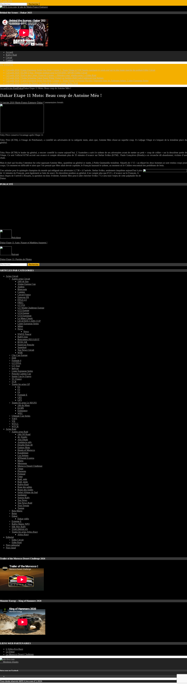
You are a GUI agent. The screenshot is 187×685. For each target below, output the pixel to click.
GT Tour (16, 366)
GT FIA (21, 305)
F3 (19, 389)
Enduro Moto (24, 447)
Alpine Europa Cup (27, 284)
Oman (20, 468)
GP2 (20, 397)
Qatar (20, 476)
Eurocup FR (23, 297)
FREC (21, 302)
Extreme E (16, 521)
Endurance (22, 410)
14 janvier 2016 (7, 102)
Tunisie (21, 508)
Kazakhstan (23, 453)
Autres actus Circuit (21, 279)
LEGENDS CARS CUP (29, 321)
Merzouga (22, 463)
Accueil (9, 52)
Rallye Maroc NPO (21, 524)
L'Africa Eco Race (14, 649)
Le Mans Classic (25, 318)
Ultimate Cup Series (21, 416)
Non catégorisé (13, 545)
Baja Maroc (17, 511)
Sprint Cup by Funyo (21, 376)
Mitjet (20, 326)
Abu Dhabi (23, 439)
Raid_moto (23, 482)
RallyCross (23, 337)
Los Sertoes (23, 455)
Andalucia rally (25, 442)
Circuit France (24, 294)
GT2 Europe (23, 310)
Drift (14, 358)
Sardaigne (22, 495)
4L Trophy (22, 437)
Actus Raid (12, 88)
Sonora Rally (24, 497)
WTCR (15, 426)
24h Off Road (24, 434)
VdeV (14, 418)
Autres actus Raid (20, 431)
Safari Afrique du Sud (28, 492)
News (20, 329)
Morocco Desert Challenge (30, 466)
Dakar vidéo (23, 518)
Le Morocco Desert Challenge (20, 654)
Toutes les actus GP (21, 384)
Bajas (14, 513)
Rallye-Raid (23, 484)
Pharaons (22, 471)
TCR (14, 381)
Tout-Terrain (23, 505)
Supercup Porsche (26, 344)
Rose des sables (25, 487)
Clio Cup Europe (19, 355)
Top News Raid (25, 503)
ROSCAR (22, 342)
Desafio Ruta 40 (25, 445)
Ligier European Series (28, 323)
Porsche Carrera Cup (21, 373)
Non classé (11, 547)
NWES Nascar (24, 334)
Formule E (22, 395)
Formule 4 (16, 360)
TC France (17, 379)
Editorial (10, 537)
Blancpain (22, 289)
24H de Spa (23, 281)
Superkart (22, 347)
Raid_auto (22, 479)
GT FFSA (16, 363)
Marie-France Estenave (25, 102)
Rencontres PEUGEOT (28, 339)
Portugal (21, 474)
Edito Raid (17, 542)
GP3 (20, 400)
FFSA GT (22, 300)
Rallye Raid (11, 55)
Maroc (21, 460)
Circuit (9, 57)
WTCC (15, 424)
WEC (20, 413)
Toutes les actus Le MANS (24, 402)
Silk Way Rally (19, 526)
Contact (9, 60)
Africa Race (23, 534)
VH (13, 421)
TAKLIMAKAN (20, 529)
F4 (19, 392)
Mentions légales (9, 662)
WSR (20, 352)
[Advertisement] (87, 218)
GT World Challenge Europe (31, 308)
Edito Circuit (18, 540)
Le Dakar (10, 651)
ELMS (21, 408)
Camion (21, 292)
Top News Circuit (26, 350)
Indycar (15, 368)
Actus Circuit (12, 276)
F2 (19, 387)
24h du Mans (24, 405)
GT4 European (24, 315)
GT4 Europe (23, 313)
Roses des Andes (25, 489)
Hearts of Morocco (26, 450)
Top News (22, 500)
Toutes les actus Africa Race (25, 532)
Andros (21, 286)
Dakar (40, 102)
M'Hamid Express (26, 458)
